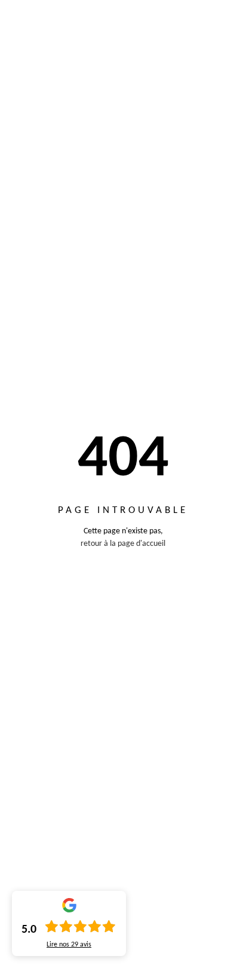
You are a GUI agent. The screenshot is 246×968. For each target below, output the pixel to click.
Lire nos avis (69, 944)
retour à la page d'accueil (123, 543)
